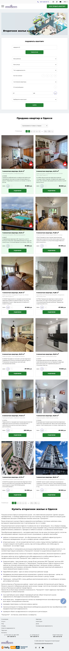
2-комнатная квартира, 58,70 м (13, 354)
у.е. (55, 93)
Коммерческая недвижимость (44, 626)
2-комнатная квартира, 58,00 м (47, 354)
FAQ (2, 623)
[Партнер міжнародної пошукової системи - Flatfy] (5, 647)
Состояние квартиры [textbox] (19, 81)
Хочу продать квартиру (57, 6)
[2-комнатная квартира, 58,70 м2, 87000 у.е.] (17, 335)
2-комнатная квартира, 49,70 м (47, 171)
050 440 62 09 (57, 636)
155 (49, 131)
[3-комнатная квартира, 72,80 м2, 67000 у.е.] (51, 273)
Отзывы (3, 626)
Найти (34, 105)
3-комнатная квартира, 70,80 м (47, 233)
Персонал (4, 630)
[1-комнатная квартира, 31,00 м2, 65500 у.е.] (17, 213)
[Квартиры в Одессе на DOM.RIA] (19, 647)
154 (45, 131)
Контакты (4, 632)
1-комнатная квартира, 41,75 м (13, 477)
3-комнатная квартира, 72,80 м (47, 292)
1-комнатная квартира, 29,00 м (13, 292)
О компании (4, 619)
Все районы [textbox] (17, 58)
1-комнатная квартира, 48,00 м (47, 415)
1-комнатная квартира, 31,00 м (13, 233)
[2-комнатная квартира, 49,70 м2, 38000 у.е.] (51, 152)
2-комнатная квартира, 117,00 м (13, 415)
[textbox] (34, 99)
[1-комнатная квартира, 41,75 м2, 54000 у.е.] (17, 458)
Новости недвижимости (8, 628)
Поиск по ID (34, 52)
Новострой (39, 621)
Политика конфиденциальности (43, 643)
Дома (37, 623)
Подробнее (17, 190)
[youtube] (60, 1)
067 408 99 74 (11, 636)
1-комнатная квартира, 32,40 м (13, 171)
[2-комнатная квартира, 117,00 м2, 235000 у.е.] (17, 396)
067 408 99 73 (44, 2)
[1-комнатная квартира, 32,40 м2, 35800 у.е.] (17, 152)
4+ (55, 75)
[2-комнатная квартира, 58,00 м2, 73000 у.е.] (51, 335)
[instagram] (53, 1)
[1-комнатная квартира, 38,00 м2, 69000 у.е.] (51, 458)
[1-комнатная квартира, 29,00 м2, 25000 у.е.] (17, 273)
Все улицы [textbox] (16, 64)
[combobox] (34, 59)
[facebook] (57, 1)
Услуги (3, 621)
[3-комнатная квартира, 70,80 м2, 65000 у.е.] (51, 213)
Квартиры (38, 619)
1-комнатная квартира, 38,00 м (47, 477)
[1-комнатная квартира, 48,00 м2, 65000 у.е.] (51, 396)
